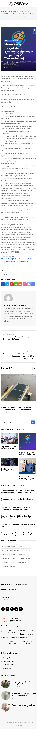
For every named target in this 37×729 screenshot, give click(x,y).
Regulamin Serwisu (9, 665)
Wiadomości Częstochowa (15, 305)
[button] (31, 368)
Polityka (15, 558)
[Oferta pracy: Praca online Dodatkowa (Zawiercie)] (27, 441)
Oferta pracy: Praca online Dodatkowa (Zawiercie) (27, 454)
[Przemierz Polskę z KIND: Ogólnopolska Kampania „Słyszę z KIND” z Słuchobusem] (27, 466)
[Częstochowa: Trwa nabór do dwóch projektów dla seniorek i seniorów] (5, 707)
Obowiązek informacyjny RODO (13, 658)
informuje (5, 554)
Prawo (28, 558)
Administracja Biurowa (8, 546)
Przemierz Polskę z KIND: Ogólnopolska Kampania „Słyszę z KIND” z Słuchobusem (18, 356)
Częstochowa (25, 550)
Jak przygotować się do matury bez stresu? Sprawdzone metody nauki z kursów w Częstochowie (18, 492)
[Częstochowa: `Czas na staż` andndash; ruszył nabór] (9, 438)
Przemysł (5, 274)
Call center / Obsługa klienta (10, 550)
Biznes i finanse (6, 404)
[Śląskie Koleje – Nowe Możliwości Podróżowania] (9, 462)
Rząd (12, 562)
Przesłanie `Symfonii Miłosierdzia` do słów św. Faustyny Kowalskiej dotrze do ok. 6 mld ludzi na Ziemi (18, 518)
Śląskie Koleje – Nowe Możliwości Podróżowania (8, 471)
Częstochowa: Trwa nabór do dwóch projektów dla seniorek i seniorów (23, 707)
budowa (20, 546)
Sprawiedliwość (21, 562)
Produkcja (5, 562)
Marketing (22, 554)
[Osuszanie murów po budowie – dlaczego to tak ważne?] (5, 695)
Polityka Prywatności (9, 661)
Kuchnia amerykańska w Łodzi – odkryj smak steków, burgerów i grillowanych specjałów (16, 535)
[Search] (35, 3)
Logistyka (13, 554)
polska (22, 558)
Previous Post (9, 334)
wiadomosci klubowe (8, 566)
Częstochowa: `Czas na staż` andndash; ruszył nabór (8, 449)
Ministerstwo (6, 558)
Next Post (29, 351)
